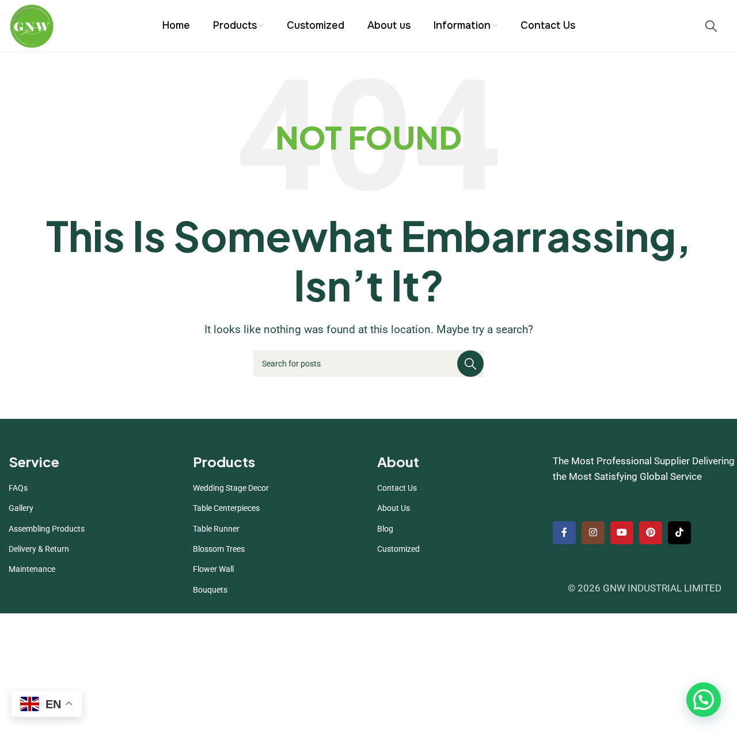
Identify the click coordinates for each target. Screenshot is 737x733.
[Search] (711, 25)
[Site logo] (32, 24)
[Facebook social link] (564, 532)
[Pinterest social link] (650, 532)
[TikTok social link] (679, 532)
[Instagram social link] (593, 532)
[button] (703, 699)
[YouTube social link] (621, 532)
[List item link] (92, 488)
